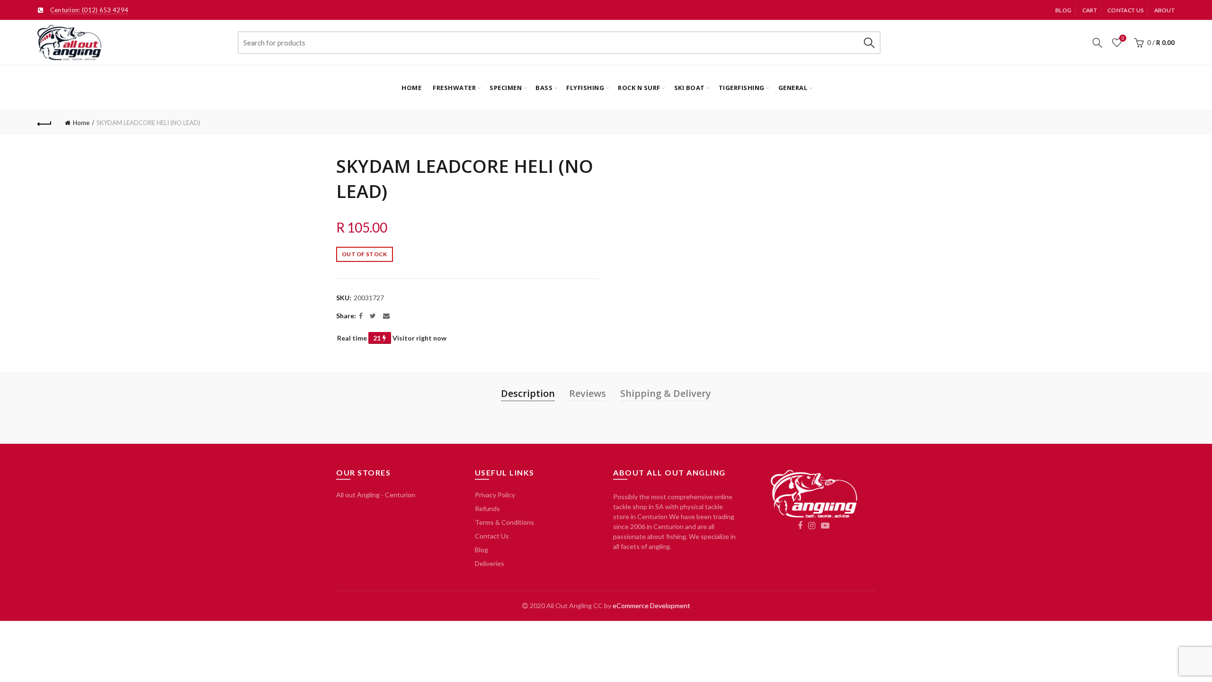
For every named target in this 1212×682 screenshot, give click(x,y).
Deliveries (489, 563)
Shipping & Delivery (665, 393)
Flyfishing (585, 87)
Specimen (506, 87)
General (793, 87)
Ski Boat (689, 87)
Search (869, 42)
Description (528, 393)
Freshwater (454, 87)
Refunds (487, 508)
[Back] (44, 122)
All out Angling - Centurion (375, 495)
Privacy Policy (495, 495)
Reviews (587, 393)
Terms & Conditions (504, 522)
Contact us (1125, 10)
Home (411, 87)
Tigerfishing (742, 87)
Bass (544, 87)
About (1164, 10)
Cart (1089, 10)
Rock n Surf (639, 87)
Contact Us (492, 536)
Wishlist (1123, 38)
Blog (1063, 10)
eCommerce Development (651, 605)
